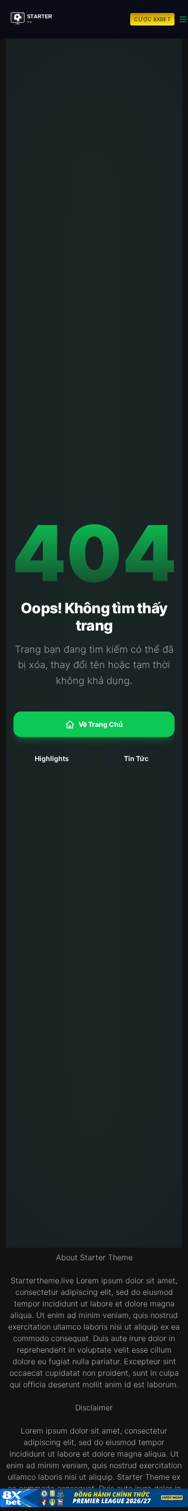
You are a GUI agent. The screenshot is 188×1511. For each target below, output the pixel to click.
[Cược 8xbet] (94, 1498)
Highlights (52, 758)
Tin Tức (136, 758)
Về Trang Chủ (101, 724)
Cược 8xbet (152, 19)
